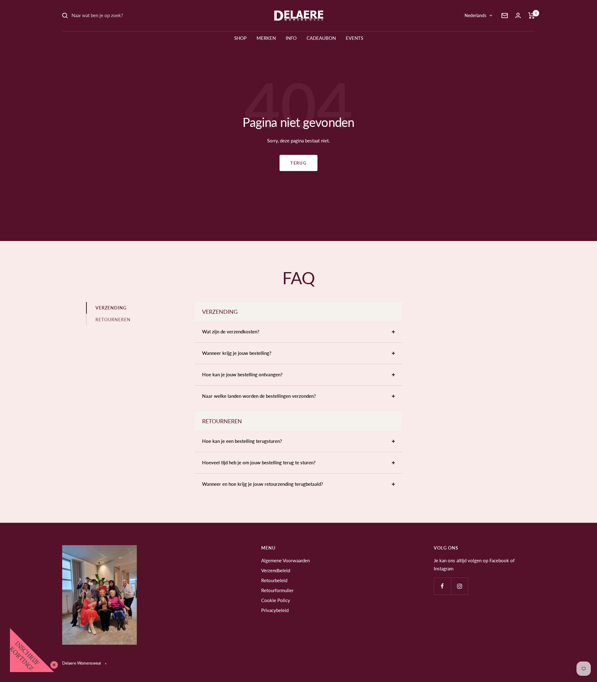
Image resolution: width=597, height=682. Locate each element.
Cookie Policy (275, 600)
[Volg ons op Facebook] (442, 586)
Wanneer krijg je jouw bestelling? (236, 353)
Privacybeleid (275, 610)
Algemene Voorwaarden (285, 560)
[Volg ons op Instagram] (459, 586)
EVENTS (354, 38)
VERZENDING (111, 307)
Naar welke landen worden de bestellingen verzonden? (259, 396)
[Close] (52, 663)
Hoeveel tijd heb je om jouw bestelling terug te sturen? (259, 462)
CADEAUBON (321, 38)
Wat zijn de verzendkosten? (230, 331)
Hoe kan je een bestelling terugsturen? (242, 441)
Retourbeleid (274, 580)
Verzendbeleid (275, 570)
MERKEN (266, 38)
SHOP (240, 38)
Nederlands (475, 15)
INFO (291, 38)
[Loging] (518, 15)
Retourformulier (277, 590)
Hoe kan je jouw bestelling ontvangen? (242, 374)
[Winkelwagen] (531, 15)
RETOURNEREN (113, 319)
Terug (298, 162)
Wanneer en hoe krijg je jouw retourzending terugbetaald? (262, 484)
